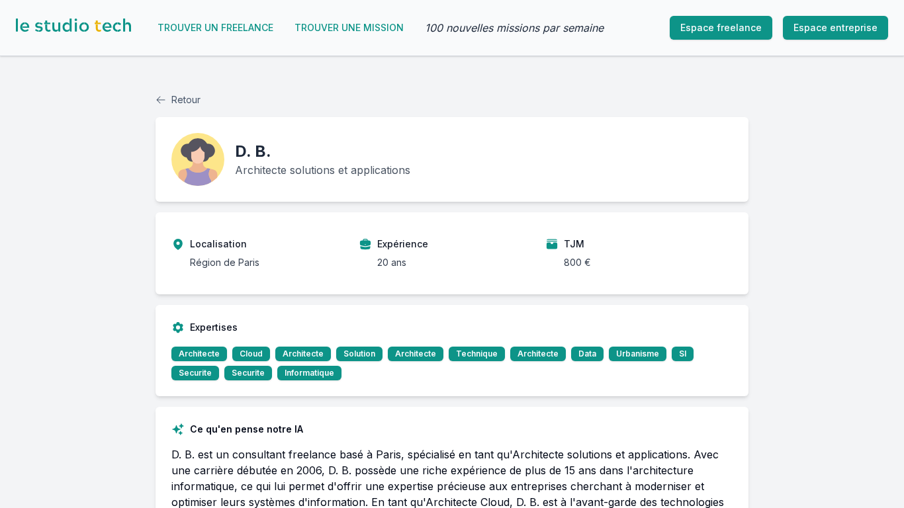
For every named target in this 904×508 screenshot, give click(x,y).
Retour (186, 99)
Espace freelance (721, 27)
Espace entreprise (835, 27)
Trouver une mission (349, 27)
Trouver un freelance (215, 27)
